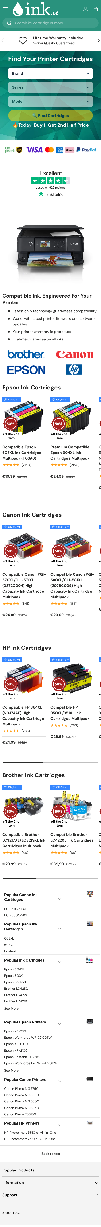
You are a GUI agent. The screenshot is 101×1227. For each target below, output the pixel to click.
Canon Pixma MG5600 (21, 1101)
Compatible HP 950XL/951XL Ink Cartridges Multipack (69, 713)
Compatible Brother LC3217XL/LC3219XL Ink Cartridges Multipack (23, 840)
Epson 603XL (14, 976)
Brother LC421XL (16, 988)
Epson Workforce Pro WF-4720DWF (31, 1063)
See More (11, 1008)
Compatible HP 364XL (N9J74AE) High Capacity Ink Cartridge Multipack (23, 716)
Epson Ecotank (15, 982)
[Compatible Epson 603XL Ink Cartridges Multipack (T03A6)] (24, 419)
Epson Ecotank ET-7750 (22, 1057)
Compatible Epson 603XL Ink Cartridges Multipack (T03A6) (21, 453)
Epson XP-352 (15, 1031)
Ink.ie (16, 1213)
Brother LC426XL (16, 1001)
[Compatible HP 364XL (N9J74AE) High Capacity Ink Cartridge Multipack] (24, 679)
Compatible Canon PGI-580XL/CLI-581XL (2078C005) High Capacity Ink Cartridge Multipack (72, 585)
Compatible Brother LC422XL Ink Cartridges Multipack (72, 840)
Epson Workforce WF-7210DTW (28, 1037)
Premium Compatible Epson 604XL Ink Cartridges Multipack (69, 453)
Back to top (50, 1153)
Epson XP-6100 (16, 1044)
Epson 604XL (14, 969)
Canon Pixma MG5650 (21, 1095)
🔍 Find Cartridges (50, 115)
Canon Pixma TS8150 (20, 1114)
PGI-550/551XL (15, 915)
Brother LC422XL (16, 995)
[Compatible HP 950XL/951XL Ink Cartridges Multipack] (72, 679)
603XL (9, 938)
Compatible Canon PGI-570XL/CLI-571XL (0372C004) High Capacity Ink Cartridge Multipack (24, 585)
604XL (9, 945)
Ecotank (10, 951)
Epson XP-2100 (16, 1050)
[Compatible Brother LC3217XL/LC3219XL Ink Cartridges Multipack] (24, 806)
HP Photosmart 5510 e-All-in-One (30, 1132)
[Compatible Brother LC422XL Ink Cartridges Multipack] (72, 806)
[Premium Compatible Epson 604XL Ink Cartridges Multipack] (72, 419)
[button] (96, 9)
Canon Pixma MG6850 (21, 1108)
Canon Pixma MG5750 (21, 1089)
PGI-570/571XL (15, 909)
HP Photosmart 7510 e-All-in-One (30, 1139)
